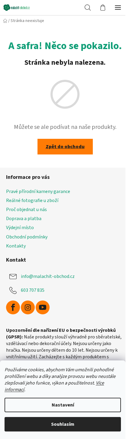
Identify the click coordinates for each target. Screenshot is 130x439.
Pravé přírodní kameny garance (38, 191)
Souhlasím (62, 424)
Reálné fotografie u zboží (32, 200)
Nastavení (63, 405)
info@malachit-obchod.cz (48, 276)
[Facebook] (13, 307)
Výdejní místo (20, 227)
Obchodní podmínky (26, 237)
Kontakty (16, 246)
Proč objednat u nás (26, 209)
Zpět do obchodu (65, 146)
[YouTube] (43, 307)
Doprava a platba (23, 218)
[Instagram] (28, 307)
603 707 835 (32, 290)
